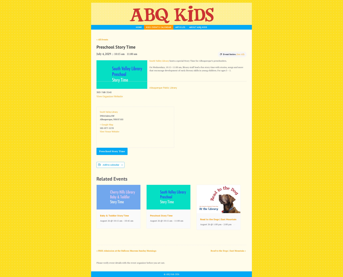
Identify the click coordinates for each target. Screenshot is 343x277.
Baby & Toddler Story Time (114, 215)
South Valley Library (159, 60)
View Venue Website (109, 131)
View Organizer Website (109, 96)
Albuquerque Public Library (163, 87)
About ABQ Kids (198, 27)
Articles (180, 27)
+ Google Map (106, 124)
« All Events (102, 39)
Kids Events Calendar (158, 27)
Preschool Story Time (112, 151)
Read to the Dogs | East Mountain (218, 219)
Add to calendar (111, 164)
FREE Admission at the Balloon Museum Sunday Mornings (126, 250)
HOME (139, 27)
